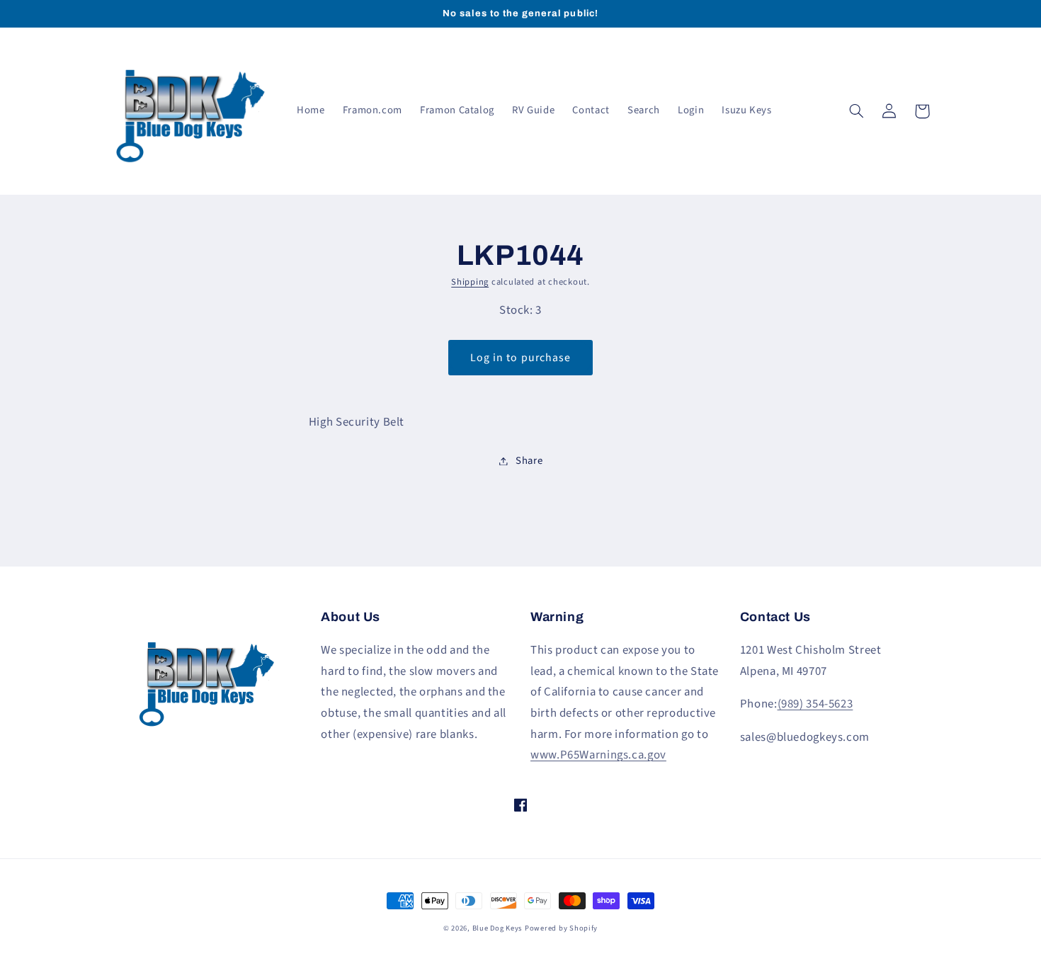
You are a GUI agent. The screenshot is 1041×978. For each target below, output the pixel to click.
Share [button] (529, 460)
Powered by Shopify (561, 928)
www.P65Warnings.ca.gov (598, 754)
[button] (857, 111)
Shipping (470, 281)
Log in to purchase (520, 357)
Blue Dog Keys (497, 928)
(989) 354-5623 (815, 703)
